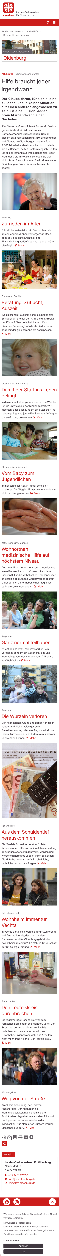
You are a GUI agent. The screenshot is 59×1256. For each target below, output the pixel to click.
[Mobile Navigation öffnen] (54, 22)
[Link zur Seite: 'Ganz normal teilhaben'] (29, 610)
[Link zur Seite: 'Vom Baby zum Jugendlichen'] (29, 441)
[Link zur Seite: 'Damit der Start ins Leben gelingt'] (29, 357)
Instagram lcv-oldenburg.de (16, 1201)
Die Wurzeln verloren (24, 716)
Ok (23, 1251)
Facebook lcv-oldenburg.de (6, 1201)
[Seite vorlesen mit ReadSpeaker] (4, 1136)
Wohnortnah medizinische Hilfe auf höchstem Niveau (26, 555)
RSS (31, 1136)
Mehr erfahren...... (13, 1240)
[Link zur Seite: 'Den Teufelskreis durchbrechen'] (29, 973)
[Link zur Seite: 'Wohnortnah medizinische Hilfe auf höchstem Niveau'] (29, 516)
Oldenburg (14, 58)
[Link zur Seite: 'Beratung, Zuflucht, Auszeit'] (29, 269)
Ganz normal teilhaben (26, 642)
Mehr (21, 245)
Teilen (4, 1143)
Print (20, 1136)
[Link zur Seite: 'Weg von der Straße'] (29, 1066)
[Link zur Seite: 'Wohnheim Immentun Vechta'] (29, 887)
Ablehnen (23, 1246)
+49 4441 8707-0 (18, 1175)
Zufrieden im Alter (21, 224)
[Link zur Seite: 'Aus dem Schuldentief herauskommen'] (29, 780)
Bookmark (15, 1136)
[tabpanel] (29, 52)
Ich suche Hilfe (30, 31)
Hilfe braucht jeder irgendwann (16, 35)
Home (17, 31)
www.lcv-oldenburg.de (22, 1182)
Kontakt (8, 1154)
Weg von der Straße (23, 1098)
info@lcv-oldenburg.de (22, 1179)
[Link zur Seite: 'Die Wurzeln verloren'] (29, 684)
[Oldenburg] (29, 47)
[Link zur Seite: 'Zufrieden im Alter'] (29, 191)
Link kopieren (9, 1136)
